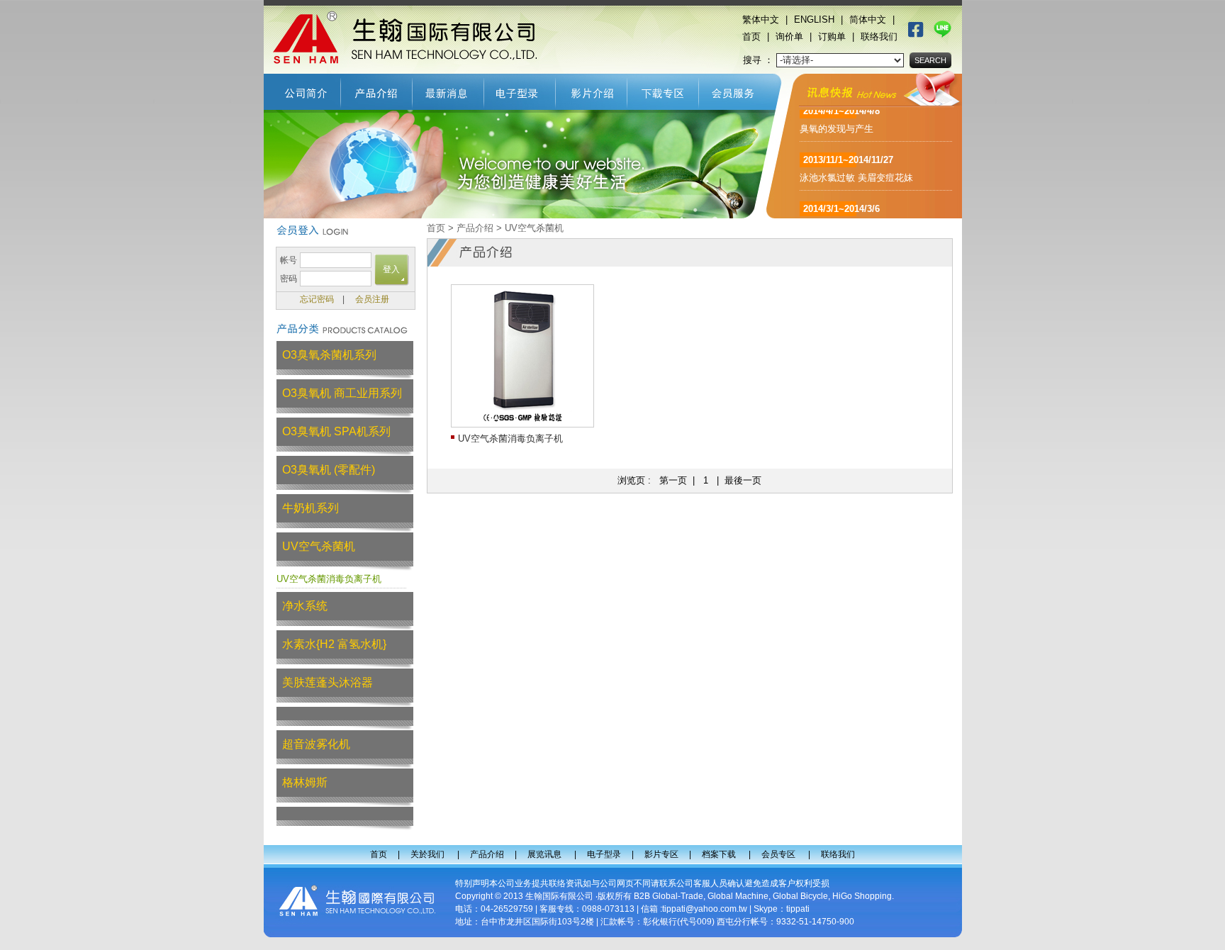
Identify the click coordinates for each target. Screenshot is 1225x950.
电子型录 (520, 90)
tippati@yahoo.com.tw (704, 909)
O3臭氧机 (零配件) (328, 470)
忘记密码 (317, 299)
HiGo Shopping (862, 896)
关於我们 (302, 90)
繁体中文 (760, 19)
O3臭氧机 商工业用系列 (342, 393)
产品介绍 (377, 90)
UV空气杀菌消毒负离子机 (328, 579)
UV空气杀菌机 (318, 546)
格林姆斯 (305, 782)
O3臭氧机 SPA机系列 (336, 431)
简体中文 (867, 19)
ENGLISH (814, 19)
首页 (751, 36)
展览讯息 (448, 90)
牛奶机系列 (310, 508)
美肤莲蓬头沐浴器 (327, 682)
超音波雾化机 (316, 744)
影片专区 (591, 90)
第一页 (673, 480)
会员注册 (372, 299)
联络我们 (879, 36)
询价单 (789, 36)
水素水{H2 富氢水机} (334, 644)
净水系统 (305, 606)
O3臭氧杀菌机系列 (329, 355)
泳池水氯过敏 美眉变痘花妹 (856, 157)
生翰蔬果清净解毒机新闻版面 (859, 206)
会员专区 (737, 90)
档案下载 (663, 90)
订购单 (832, 36)
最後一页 (743, 480)
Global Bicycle (800, 896)
